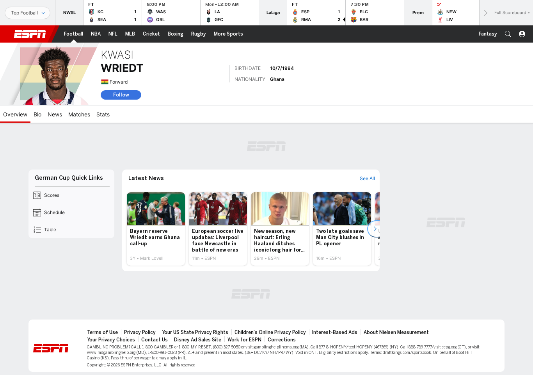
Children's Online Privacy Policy (270, 332)
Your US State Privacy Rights (195, 332)
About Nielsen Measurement (396, 332)
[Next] (485, 12)
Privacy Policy (140, 332)
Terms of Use (102, 332)
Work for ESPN (244, 340)
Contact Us (154, 340)
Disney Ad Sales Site (197, 340)
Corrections (282, 340)
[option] (156, 229)
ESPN (30, 34)
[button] (508, 34)
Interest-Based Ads (334, 332)
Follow (121, 95)
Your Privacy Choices (111, 340)
